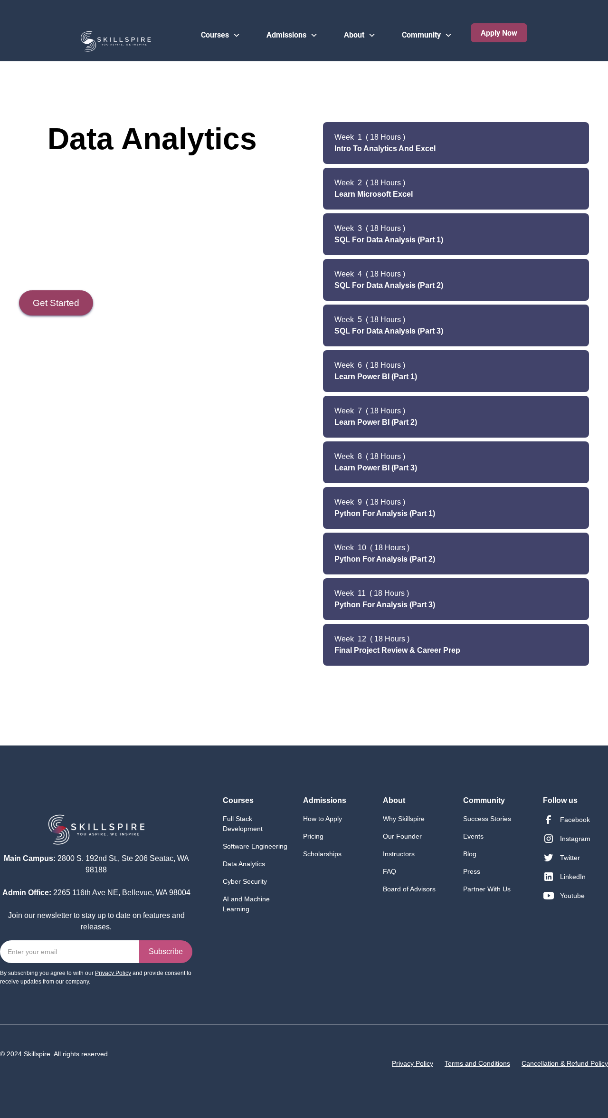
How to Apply (322, 818)
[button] (220, 26)
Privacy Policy (412, 1063)
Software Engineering (255, 846)
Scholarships (322, 854)
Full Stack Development (243, 823)
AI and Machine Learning (246, 904)
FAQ (389, 871)
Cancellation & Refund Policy (565, 1063)
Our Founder (402, 836)
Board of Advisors (409, 889)
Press (471, 871)
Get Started (56, 303)
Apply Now (499, 33)
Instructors (399, 854)
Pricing (313, 836)
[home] (84, 36)
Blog (469, 854)
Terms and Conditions (477, 1063)
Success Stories (487, 818)
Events (473, 836)
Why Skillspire (404, 818)
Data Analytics (244, 864)
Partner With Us (487, 889)
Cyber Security (245, 881)
